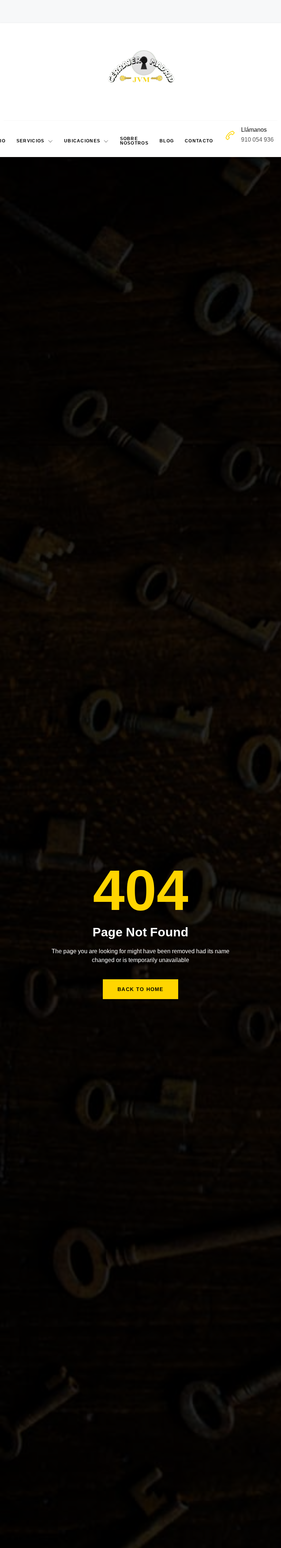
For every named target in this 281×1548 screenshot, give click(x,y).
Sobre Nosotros (134, 141)
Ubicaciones (82, 140)
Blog (167, 140)
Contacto (199, 140)
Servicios (30, 140)
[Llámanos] (230, 135)
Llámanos (254, 130)
